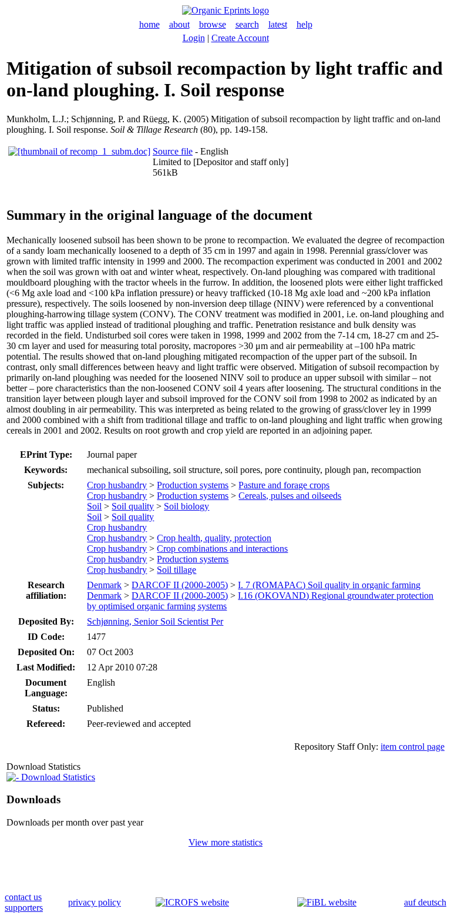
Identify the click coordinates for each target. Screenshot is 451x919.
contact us (23, 897)
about (179, 24)
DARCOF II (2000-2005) (180, 585)
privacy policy (94, 902)
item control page (413, 747)
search (247, 24)
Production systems (192, 485)
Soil (94, 506)
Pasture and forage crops (283, 485)
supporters (24, 908)
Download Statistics (57, 777)
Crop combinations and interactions (222, 549)
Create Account (240, 38)
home (149, 24)
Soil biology (186, 506)
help (304, 24)
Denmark (104, 585)
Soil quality (133, 506)
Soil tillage (176, 570)
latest (277, 24)
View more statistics (225, 842)
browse (212, 24)
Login (194, 38)
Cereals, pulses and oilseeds (289, 496)
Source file (173, 151)
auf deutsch (425, 902)
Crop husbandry (117, 485)
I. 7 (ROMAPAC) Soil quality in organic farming (329, 585)
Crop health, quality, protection (214, 538)
